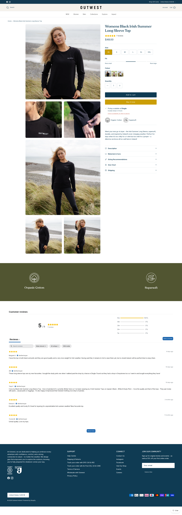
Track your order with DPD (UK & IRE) (81, 462)
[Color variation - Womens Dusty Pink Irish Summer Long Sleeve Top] (114, 76)
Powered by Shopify (29, 500)
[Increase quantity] (119, 85)
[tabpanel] (91, 389)
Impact (114, 14)
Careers (119, 473)
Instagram (119, 459)
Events (118, 469)
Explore (104, 14)
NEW (67, 14)
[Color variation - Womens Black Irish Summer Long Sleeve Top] (108, 76)
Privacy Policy (72, 476)
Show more (91, 431)
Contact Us (120, 456)
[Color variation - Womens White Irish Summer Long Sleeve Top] (120, 76)
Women (76, 14)
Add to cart (130, 95)
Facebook (120, 462)
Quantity (108, 81)
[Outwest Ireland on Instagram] (10, 2)
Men (84, 14)
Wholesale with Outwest (76, 473)
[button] (132, 318)
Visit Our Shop (121, 466)
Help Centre (71, 456)
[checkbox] (67, 346)
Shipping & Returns (74, 459)
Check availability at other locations (119, 113)
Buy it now (130, 102)
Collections (94, 14)
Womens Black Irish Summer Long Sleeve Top (27, 21)
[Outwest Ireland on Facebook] (7, 2)
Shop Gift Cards (154, 2)
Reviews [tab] (15, 339)
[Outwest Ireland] (91, 7)
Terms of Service (73, 469)
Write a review (167, 338)
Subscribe (148, 472)
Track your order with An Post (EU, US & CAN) (84, 466)
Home (10, 21)
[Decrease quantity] (107, 85)
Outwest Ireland (17, 500)
